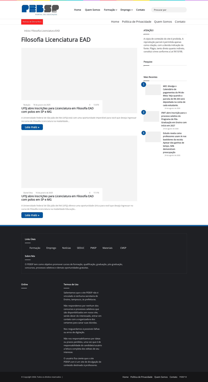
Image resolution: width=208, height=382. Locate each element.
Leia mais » (32, 127)
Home (77, 9)
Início (27, 30)
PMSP (93, 247)
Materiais (107, 247)
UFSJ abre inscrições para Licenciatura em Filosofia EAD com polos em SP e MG (57, 110)
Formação (109, 9)
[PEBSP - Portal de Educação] (40, 9)
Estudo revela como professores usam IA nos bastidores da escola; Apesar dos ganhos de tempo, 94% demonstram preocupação (174, 143)
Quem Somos (92, 9)
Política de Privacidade (136, 22)
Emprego (126, 9)
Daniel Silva (28, 192)
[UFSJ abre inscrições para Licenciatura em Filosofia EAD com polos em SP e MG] (79, 80)
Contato (140, 9)
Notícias (66, 247)
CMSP (123, 247)
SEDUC (80, 247)
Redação (26, 105)
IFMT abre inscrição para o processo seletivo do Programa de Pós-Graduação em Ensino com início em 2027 (174, 119)
